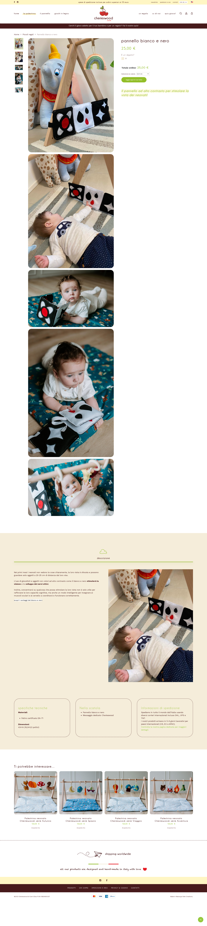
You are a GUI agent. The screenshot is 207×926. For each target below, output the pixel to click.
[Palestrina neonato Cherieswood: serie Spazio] (80, 792)
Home (16, 34)
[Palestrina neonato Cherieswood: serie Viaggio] (126, 792)
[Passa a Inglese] (192, 2)
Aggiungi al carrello (134, 80)
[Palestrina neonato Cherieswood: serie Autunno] (35, 792)
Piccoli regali (28, 34)
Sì (126, 58)
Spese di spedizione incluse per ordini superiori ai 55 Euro (103, 2)
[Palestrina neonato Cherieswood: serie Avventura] (171, 792)
